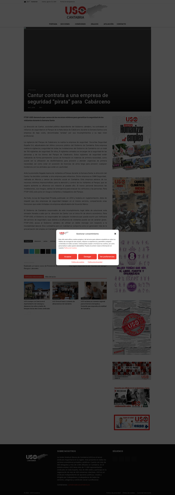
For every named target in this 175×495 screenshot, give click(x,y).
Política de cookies (78, 262)
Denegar (87, 256)
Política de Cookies (70, 248)
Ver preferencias (107, 256)
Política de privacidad (95, 262)
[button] (115, 234)
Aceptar (67, 256)
